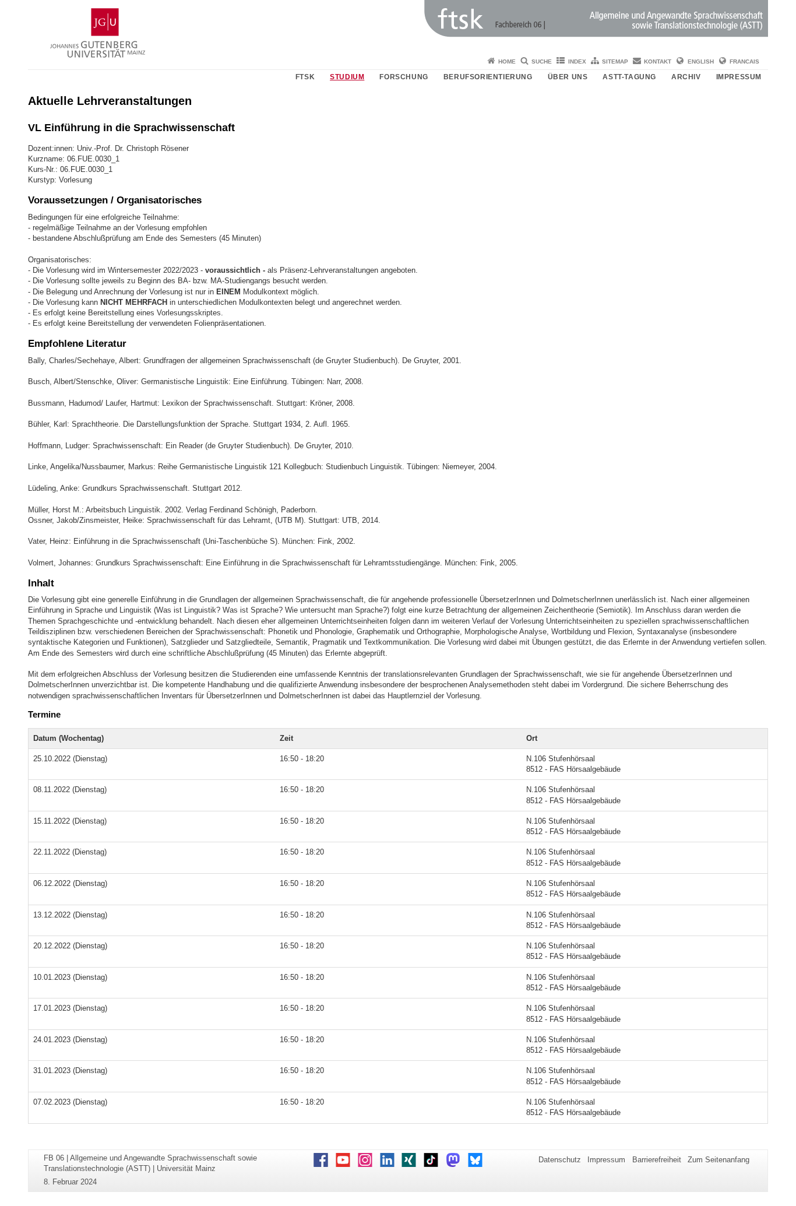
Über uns (568, 77)
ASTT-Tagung (629, 77)
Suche (541, 61)
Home (507, 61)
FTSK (305, 77)
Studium (347, 77)
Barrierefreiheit (656, 1159)
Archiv (686, 77)
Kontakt (657, 61)
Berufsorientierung (488, 77)
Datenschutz (559, 1159)
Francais (744, 61)
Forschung (403, 77)
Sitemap (615, 61)
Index (577, 61)
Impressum (739, 77)
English (701, 61)
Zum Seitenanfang (718, 1159)
